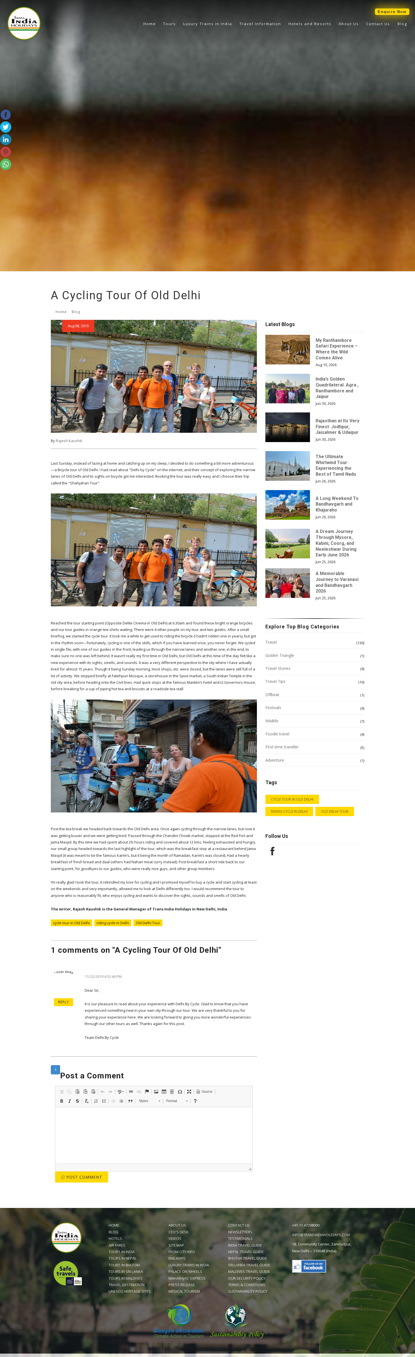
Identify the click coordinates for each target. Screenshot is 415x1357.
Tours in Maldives (126, 1278)
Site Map (176, 1245)
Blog (402, 23)
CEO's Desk (179, 1231)
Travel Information (260, 23)
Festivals (273, 707)
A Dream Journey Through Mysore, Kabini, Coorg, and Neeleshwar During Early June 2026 (336, 543)
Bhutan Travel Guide (247, 1258)
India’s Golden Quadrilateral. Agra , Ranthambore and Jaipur (337, 387)
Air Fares (117, 1245)
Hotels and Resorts (310, 23)
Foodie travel (277, 734)
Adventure (274, 760)
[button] (61, 1091)
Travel (271, 642)
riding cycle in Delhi (113, 922)
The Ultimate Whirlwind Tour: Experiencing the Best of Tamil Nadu (336, 465)
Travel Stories (277, 668)
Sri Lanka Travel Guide (249, 1265)
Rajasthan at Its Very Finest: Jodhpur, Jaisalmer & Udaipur (337, 426)
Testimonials (240, 1238)
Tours (169, 23)
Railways (177, 1258)
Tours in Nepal (122, 1258)
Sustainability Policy (247, 1291)
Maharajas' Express (187, 1278)
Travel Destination (127, 1284)
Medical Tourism (184, 1291)
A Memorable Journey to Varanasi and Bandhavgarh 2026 (337, 582)
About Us (349, 23)
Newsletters (240, 1231)
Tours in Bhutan (124, 1265)
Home (149, 23)
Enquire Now (392, 12)
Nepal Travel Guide (246, 1251)
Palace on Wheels (185, 1271)
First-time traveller (282, 746)
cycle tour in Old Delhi (71, 922)
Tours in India (122, 1251)
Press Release (182, 1284)
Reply (63, 1002)
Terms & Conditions (246, 1284)
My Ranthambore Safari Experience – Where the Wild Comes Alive (337, 349)
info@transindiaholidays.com (321, 1234)
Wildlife (271, 721)
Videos (175, 1238)
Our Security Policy (246, 1278)
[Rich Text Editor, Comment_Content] (153, 1135)
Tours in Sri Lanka (126, 1271)
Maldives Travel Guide (249, 1271)
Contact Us (378, 23)
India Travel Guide (245, 1245)
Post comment (83, 1177)
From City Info (182, 1251)
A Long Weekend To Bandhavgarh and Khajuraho (337, 504)
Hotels (115, 1238)
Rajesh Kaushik (69, 440)
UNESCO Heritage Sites (130, 1291)
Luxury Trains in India (207, 23)
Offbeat (272, 694)
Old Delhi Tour (148, 922)
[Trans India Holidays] (24, 38)
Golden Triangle (279, 655)
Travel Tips (275, 681)
